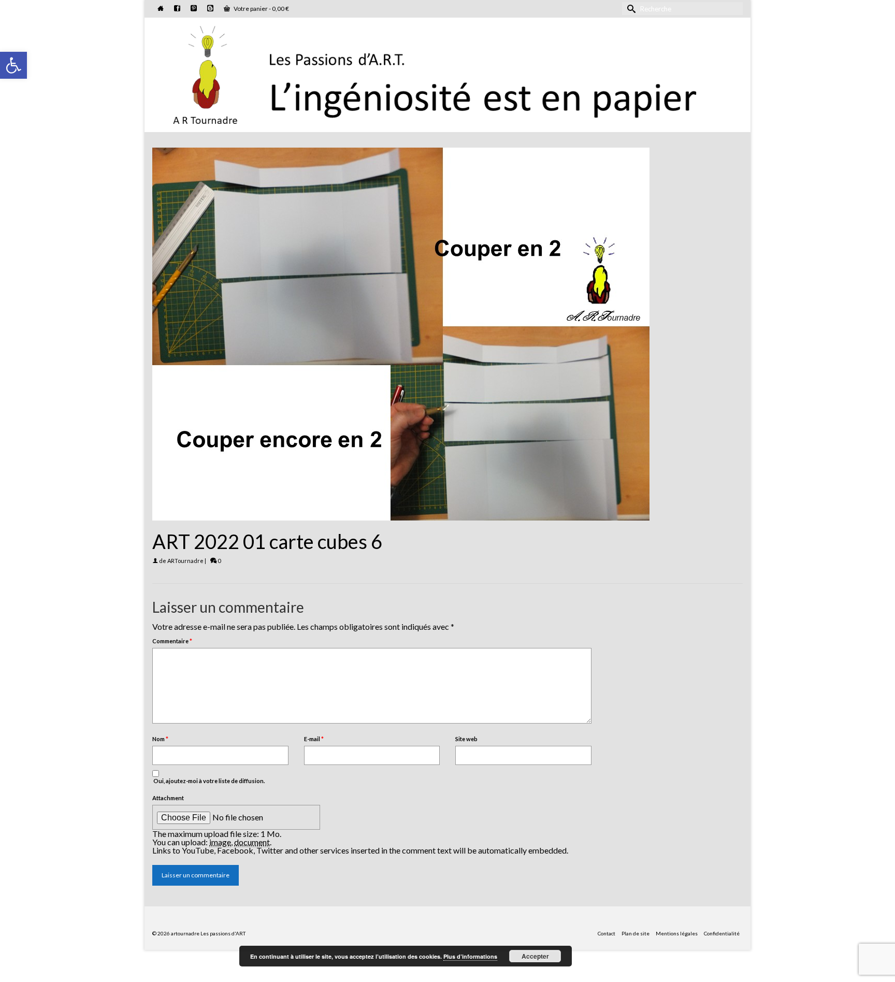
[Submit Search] (630, 8)
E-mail (314, 738)
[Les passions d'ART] (447, 73)
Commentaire (172, 641)
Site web (466, 738)
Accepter (535, 956)
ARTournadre (185, 560)
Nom (160, 738)
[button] (13, 65)
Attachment (168, 798)
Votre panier (261, 8)
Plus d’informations (470, 956)
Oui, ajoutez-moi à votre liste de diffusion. (208, 780)
